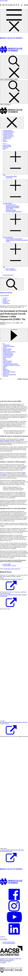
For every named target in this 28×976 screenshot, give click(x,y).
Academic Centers (7, 137)
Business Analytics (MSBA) (12, 206)
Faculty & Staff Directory (9, 942)
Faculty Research (7, 357)
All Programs (7, 104)
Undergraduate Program (8, 131)
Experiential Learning (8, 354)
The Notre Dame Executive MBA (14, 238)
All (3, 343)
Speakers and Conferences (9, 371)
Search (1, 277)
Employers (5, 147)
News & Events (6, 138)
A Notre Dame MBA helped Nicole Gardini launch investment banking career (12, 850)
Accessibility (3, 962)
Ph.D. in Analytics (10, 268)
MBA (4, 175)
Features (5, 359)
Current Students (7, 145)
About (4, 139)
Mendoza (5, 369)
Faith (4, 358)
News (4, 306)
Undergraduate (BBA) (8, 275)
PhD (4, 267)
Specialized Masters (7, 203)
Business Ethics (6, 350)
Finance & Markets (7, 361)
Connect (2, 295)
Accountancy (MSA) (11, 204)
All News (5, 298)
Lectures (5, 366)
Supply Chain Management (9, 374)
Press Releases (6, 370)
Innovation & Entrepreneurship (10, 363)
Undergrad (5, 376)
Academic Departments (8, 135)
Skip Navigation (4, 0)
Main (4, 367)
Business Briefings (7, 349)
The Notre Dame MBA (11, 176)
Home (1, 306)
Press (4, 149)
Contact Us (2, 936)
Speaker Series (6, 300)
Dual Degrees (9, 177)
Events (4, 299)
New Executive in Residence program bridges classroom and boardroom (13, 595)
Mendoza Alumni (7, 146)
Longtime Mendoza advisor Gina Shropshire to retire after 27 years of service (13, 723)
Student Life (6, 373)
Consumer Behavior (7, 353)
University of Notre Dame (15, 958)
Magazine (5, 302)
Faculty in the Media (8, 355)
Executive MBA (7, 564)
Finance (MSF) (9, 208)
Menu (2, 104)
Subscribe (6, 295)
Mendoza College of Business (7, 960)
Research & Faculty (7, 134)
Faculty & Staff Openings (9, 943)
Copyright (2, 958)
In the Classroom (7, 362)
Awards (5, 347)
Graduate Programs (7, 130)
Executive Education (8, 133)
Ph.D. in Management (11, 270)
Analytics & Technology (9, 346)
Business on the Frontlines (9, 351)
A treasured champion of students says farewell (11, 579)
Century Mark (6, 303)
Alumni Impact (6, 345)
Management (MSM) (11, 210)
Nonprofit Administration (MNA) (14, 211)
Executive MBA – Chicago (9, 565)
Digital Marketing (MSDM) (12, 207)
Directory (5, 141)
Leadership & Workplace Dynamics (11, 365)
